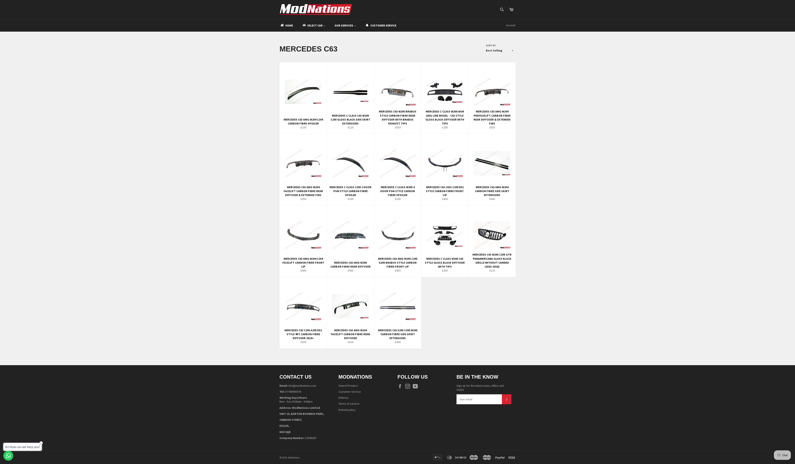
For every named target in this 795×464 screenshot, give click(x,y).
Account (511, 25)
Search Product (348, 385)
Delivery (343, 397)
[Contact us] (8, 456)
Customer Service (349, 391)
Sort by (491, 45)
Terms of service (348, 403)
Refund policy (346, 410)
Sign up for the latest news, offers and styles (480, 387)
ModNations (293, 457)
